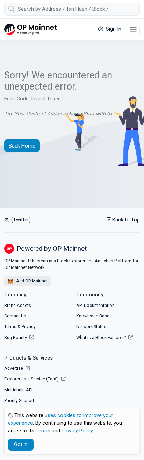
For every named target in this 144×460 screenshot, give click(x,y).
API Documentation (95, 305)
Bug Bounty (15, 337)
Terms (10, 326)
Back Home (22, 146)
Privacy (29, 326)
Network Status (91, 326)
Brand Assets (17, 305)
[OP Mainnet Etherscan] (30, 29)
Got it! (21, 444)
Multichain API (18, 389)
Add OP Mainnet (31, 281)
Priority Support (19, 400)
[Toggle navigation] (133, 29)
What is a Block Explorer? (101, 337)
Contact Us (15, 315)
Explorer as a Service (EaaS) (32, 379)
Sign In (113, 29)
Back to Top (126, 220)
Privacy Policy (77, 431)
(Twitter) (20, 220)
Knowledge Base (92, 315)
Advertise (14, 368)
